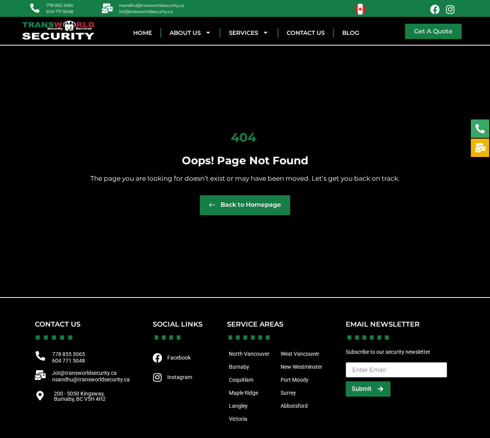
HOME (142, 32)
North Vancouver (249, 354)
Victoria (238, 419)
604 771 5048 (59, 11)
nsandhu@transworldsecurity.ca (151, 5)
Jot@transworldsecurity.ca (146, 11)
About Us (185, 32)
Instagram (179, 377)
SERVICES (243, 32)
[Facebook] (435, 9)
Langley (238, 406)
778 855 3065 (59, 5)
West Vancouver (300, 354)
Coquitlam (241, 380)
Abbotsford (294, 406)
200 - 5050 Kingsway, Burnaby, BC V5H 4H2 (80, 396)
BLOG (350, 32)
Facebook (179, 358)
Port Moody (295, 380)
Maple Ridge (243, 393)
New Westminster (301, 367)
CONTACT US (306, 32)
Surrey (288, 393)
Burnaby (239, 367)
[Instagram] (450, 9)
